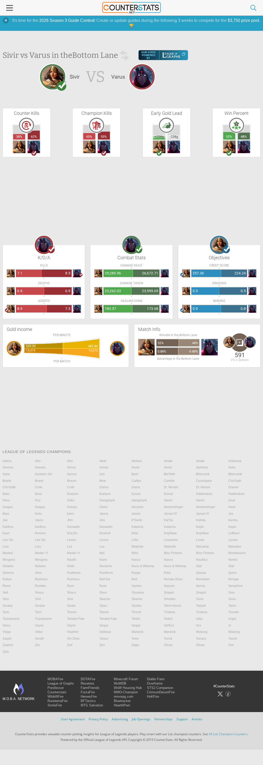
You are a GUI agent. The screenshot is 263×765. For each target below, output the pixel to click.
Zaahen (8, 645)
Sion (231, 592)
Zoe (231, 645)
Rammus (41, 579)
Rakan (7, 579)
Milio (135, 553)
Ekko (6, 494)
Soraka (8, 605)
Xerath (39, 638)
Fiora (6, 500)
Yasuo (103, 638)
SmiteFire (55, 705)
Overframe (155, 683)
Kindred (104, 533)
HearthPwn (122, 705)
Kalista (200, 520)
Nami (103, 559)
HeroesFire (89, 696)
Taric (6, 612)
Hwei (232, 507)
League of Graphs (61, 683)
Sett (5, 592)
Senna (200, 586)
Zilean (168, 645)
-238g (174, 136)
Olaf (199, 566)
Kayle (200, 527)
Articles (197, 719)
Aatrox (7, 461)
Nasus (136, 559)
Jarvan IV (170, 513)
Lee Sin (8, 540)
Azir (102, 474)
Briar (102, 481)
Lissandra (171, 540)
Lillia (135, 540)
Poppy (136, 573)
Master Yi (41, 553)
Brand (7, 481)
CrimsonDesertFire (161, 692)
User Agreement (73, 719)
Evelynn (72, 494)
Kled (135, 533)
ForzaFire (88, 692)
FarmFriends (90, 688)
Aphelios (202, 467)
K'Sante (137, 520)
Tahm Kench (172, 605)
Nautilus (202, 559)
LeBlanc (234, 533)
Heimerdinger (173, 507)
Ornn (38, 573)
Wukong (202, 632)
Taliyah (201, 605)
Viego (7, 632)
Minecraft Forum (126, 679)
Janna (103, 513)
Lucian (233, 540)
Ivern (70, 513)
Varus (7, 625)
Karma (233, 520)
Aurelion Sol (43, 474)
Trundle (233, 612)
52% (229, 136)
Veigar (103, 625)
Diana (136, 487)
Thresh (136, 612)
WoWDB (120, 683)
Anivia (71, 467)
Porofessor (56, 688)
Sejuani (169, 586)
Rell (134, 579)
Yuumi (232, 638)
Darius (104, 487)
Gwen (103, 507)
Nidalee (8, 566)
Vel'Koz (169, 625)
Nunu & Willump (143, 566)
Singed (169, 592)
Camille (169, 481)
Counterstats (57, 692)
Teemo (72, 612)
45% (89, 136)
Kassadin (73, 527)
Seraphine (235, 586)
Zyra (6, 651)
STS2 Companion (160, 688)
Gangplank (107, 500)
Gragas (8, 507)
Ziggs (135, 645)
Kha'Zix (72, 533)
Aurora (72, 474)
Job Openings (141, 719)
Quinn (232, 573)
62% (34, 136)
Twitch (136, 619)
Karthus (8, 527)
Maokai (8, 553)
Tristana (169, 612)
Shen (103, 592)
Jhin (70, 520)
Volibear (105, 632)
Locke (200, 540)
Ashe (232, 467)
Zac (37, 645)
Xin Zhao (73, 638)
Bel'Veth (169, 474)
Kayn (6, 533)
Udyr (199, 619)
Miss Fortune (173, 553)
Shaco (39, 592)
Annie (136, 467)
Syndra (137, 605)
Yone (135, 638)
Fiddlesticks (204, 494)
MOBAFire (55, 679)
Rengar (233, 579)
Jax (230, 513)
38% (19, 136)
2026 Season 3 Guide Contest (66, 20)
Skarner (104, 599)
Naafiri (71, 559)
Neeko (233, 559)
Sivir (38, 599)
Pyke (167, 573)
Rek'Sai (104, 579)
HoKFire (153, 696)
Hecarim (137, 507)
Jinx (102, 520)
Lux (69, 546)
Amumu (8, 467)
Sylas (103, 605)
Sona (199, 599)
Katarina (137, 527)
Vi (229, 625)
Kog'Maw (170, 533)
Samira (137, 586)
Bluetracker (122, 701)
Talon (232, 605)
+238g (159, 136)
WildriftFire (55, 696)
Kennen (40, 533)
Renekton (203, 579)
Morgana (9, 559)
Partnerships (163, 719)
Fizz (38, 500)
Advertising (120, 719)
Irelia (38, 513)
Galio (70, 500)
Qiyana (201, 573)
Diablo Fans (156, 679)
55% (104, 136)
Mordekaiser (237, 553)
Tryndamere (11, 619)
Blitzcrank (203, 474)
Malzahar (202, 546)
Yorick (168, 638)
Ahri (38, 461)
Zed (69, 645)
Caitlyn (136, 481)
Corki (38, 487)
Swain (71, 605)
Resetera (87, 683)
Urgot (232, 619)
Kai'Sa (168, 520)
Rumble (40, 586)
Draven (233, 487)
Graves (72, 507)
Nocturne (105, 566)
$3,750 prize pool (243, 20)
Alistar (168, 461)
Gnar (231, 500)
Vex (198, 625)
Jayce (39, 520)
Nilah (70, 566)
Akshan (137, 461)
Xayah (7, 638)
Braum (71, 481)
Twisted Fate (75, 619)
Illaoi (6, 513)
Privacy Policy (98, 719)
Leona (71, 540)
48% (244, 136)
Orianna (8, 573)
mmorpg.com (123, 696)
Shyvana (138, 592)
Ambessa (234, 461)
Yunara (201, 638)
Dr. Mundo (171, 487)
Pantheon (74, 573)
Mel (102, 553)
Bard (135, 474)
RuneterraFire (58, 701)
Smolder (170, 599)
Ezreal (136, 494)
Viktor (39, 632)
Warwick (137, 632)
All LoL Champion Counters (228, 734)
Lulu (6, 546)
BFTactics (88, 701)
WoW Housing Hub (128, 688)
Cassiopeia (204, 481)
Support (182, 719)
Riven (7, 586)
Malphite (138, 546)
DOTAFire (88, 679)
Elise (38, 494)
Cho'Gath (234, 481)
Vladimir (73, 632)
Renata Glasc (173, 579)
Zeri (102, 645)
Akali (102, 461)
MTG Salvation (92, 705)
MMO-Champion (126, 692)
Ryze (70, 586)
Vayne (39, 625)
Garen (168, 500)
